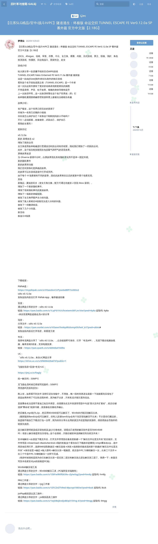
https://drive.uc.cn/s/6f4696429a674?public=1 (42, 360)
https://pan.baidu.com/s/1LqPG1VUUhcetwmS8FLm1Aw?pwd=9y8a (59, 310)
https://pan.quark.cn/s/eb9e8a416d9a (44, 347)
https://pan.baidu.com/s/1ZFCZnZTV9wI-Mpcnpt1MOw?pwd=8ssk (58, 487)
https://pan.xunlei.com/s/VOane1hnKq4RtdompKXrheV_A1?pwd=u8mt (62, 327)
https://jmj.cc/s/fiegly (29, 372)
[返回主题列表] (4, 4)
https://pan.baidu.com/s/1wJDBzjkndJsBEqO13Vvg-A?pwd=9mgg (58, 500)
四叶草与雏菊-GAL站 (23, 4)
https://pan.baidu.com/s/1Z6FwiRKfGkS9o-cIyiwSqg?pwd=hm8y (57, 474)
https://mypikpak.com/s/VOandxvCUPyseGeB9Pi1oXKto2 (48, 290)
